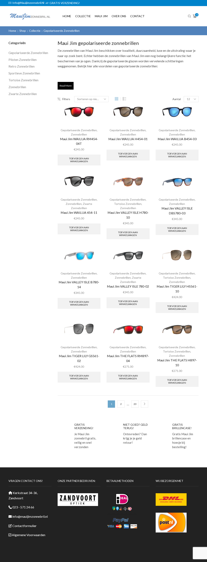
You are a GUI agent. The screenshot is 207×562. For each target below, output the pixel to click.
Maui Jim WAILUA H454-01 (128, 139)
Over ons (119, 16)
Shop (22, 30)
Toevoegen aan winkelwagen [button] (79, 160)
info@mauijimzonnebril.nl (30, 516)
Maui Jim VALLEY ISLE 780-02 (128, 286)
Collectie (83, 16)
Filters (66, 99)
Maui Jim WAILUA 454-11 (79, 212)
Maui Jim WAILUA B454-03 (177, 139)
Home (67, 16)
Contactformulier (24, 526)
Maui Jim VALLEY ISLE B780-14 (79, 284)
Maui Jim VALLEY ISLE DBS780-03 (177, 210)
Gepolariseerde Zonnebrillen (79, 130)
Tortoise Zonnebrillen (128, 203)
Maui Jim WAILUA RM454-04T (79, 141)
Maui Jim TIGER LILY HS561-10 (177, 288)
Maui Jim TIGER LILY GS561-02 (79, 358)
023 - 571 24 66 (23, 507)
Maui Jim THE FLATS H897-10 (177, 362)
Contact (137, 16)
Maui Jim (101, 16)
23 (135, 403)
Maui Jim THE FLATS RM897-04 (128, 358)
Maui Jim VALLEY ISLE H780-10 (128, 215)
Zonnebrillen (79, 134)
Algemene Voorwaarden (28, 535)
